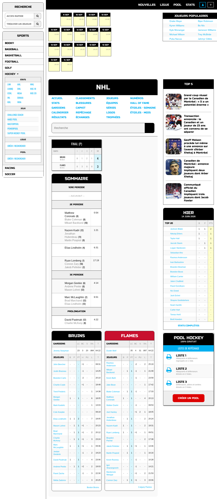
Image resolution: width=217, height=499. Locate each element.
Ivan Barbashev (177, 262)
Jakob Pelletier (73, 267)
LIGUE (164, 5)
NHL (103, 87)
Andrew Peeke (73, 286)
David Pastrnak (73, 319)
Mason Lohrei (72, 289)
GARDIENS (59, 343)
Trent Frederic (59, 392)
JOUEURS (58, 357)
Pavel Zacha (58, 473)
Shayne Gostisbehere (179, 300)
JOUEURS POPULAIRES (191, 16)
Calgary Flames (145, 487)
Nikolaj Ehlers (176, 234)
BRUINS (62, 157)
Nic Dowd (174, 291)
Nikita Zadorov (59, 480)
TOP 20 (169, 223)
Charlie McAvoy (74, 323)
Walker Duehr (112, 405)
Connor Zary (72, 264)
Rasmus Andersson (178, 257)
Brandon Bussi (176, 272)
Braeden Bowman (178, 267)
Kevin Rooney (112, 460)
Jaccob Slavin (176, 243)
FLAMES (62, 165)
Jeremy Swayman (61, 351)
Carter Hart (175, 310)
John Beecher (59, 364)
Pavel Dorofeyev (177, 286)
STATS (190, 5)
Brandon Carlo (59, 378)
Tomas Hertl (175, 314)
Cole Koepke (59, 412)
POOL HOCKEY (188, 337)
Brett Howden (176, 319)
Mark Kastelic (59, 405)
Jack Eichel (175, 295)
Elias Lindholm (73, 247)
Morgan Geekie (73, 283)
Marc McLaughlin (74, 297)
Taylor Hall (175, 238)
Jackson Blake (176, 229)
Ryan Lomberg (73, 260)
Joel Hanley (111, 412)
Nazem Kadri (72, 230)
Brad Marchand (73, 300)
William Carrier (176, 276)
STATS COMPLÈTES (188, 325)
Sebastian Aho (176, 253)
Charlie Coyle (59, 385)
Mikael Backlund (74, 223)
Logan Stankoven (178, 248)
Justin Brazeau (59, 371)
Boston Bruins (93, 487)
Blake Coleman (73, 219)
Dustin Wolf (111, 351)
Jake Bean (111, 385)
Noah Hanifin (176, 305)
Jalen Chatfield (176, 281)
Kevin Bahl (111, 378)
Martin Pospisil (73, 240)
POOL (177, 5)
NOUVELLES (147, 5)
